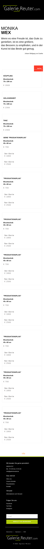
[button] (40, 16)
